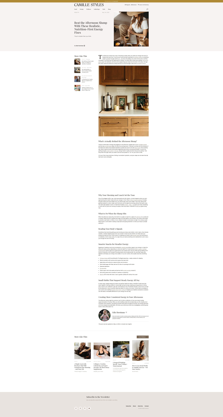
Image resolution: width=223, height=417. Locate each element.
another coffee (138, 57)
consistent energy (141, 63)
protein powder (127, 270)
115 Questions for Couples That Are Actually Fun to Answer (87, 81)
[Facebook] (76, 408)
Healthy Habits (97, 361)
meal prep (138, 206)
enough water (135, 235)
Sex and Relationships (87, 75)
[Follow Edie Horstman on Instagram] (84, 45)
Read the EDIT (115, 1)
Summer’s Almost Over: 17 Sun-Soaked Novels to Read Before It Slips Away (87, 89)
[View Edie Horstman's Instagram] (126, 312)
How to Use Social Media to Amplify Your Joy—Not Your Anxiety (140, 367)
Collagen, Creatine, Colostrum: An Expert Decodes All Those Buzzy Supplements (101, 366)
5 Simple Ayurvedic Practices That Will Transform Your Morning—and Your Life (82, 366)
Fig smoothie (103, 268)
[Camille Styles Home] (89, 4)
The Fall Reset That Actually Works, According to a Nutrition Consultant (88, 62)
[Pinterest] (84, 408)
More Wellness (142, 337)
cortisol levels (108, 146)
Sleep (108, 288)
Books (83, 85)
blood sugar (137, 147)
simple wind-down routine (118, 289)
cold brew (138, 216)
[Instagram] (80, 408)
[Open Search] (147, 9)
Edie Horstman (79, 45)
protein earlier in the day (112, 150)
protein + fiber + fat (129, 204)
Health (76, 12)
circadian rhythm (142, 144)
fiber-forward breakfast (136, 200)
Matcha (102, 274)
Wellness (84, 67)
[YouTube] (89, 408)
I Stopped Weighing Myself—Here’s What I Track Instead (120, 364)
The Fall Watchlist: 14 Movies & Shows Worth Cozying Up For (87, 71)
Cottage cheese (104, 258)
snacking (123, 247)
